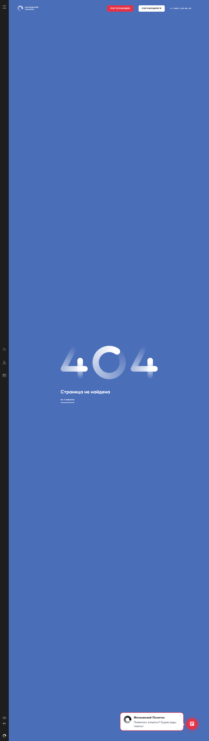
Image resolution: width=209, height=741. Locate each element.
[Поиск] (4, 349)
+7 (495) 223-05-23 (180, 8)
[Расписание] (4, 375)
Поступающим (120, 8)
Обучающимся (151, 8)
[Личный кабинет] (4, 362)
